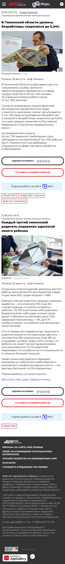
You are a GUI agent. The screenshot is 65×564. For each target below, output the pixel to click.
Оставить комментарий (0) (32, 172)
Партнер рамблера (28, 549)
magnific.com (20, 278)
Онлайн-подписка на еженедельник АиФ (29, 458)
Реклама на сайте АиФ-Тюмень (22, 447)
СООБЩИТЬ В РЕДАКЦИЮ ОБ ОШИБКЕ (25, 467)
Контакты (8, 462)
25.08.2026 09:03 (10, 215)
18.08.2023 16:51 (9, 12)
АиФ (25, 73)
